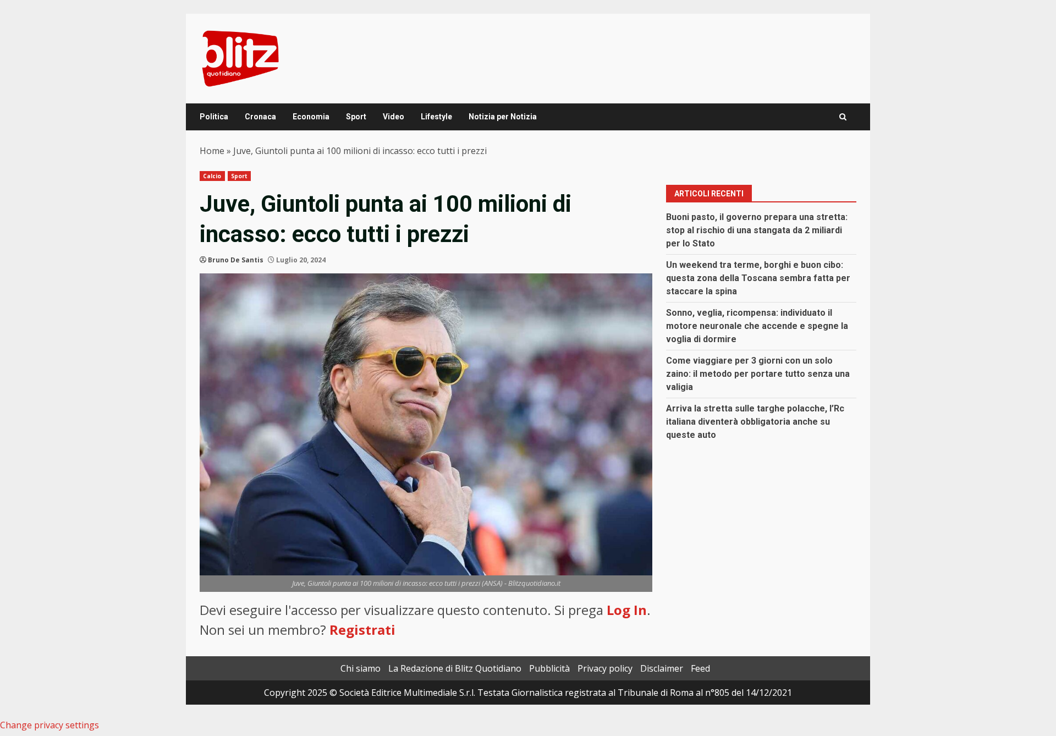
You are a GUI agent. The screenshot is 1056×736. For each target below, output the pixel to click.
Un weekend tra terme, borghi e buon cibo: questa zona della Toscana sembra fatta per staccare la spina (758, 278)
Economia (311, 116)
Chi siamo (360, 668)
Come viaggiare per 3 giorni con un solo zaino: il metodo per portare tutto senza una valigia (758, 373)
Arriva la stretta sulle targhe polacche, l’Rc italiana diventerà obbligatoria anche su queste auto (755, 421)
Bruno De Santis (235, 260)
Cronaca (260, 116)
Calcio (212, 176)
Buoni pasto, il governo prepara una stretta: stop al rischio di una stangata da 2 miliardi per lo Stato (757, 230)
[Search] (842, 117)
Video (393, 116)
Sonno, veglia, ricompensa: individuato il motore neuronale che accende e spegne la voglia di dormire (757, 325)
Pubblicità (549, 668)
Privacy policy (605, 668)
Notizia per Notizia (503, 116)
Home (212, 151)
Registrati (362, 629)
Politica (214, 116)
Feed (700, 668)
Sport (356, 116)
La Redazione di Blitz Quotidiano (454, 668)
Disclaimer (661, 668)
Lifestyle (436, 116)
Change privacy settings (49, 725)
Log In (627, 610)
